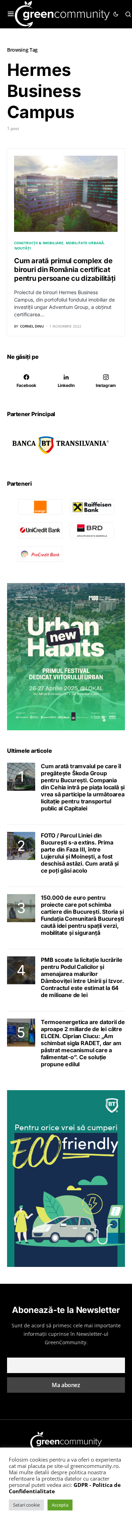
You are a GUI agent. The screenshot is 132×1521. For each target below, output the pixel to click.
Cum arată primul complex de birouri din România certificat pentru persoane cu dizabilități (64, 270)
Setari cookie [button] (26, 1505)
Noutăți (22, 248)
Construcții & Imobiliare (38, 242)
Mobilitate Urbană (85, 242)
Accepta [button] (60, 1505)
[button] (10, 14)
